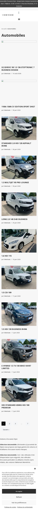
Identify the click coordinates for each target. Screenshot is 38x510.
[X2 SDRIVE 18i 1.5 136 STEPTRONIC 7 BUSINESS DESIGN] (19, 52)
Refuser (19, 497)
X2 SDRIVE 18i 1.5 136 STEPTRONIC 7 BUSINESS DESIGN (18, 68)
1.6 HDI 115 (7, 256)
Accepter (19, 491)
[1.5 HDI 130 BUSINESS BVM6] (19, 314)
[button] (35, 469)
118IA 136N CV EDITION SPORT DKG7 (18, 106)
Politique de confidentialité (25, 507)
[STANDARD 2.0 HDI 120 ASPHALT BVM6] (19, 128)
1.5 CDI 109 (6, 292)
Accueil (4, 29)
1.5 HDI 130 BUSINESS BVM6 (14, 329)
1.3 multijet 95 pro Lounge (15, 182)
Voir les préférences (19, 503)
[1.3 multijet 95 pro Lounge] (19, 167)
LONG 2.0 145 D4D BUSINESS (14, 219)
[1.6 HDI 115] (19, 241)
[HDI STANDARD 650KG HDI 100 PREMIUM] (19, 390)
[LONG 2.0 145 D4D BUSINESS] (19, 204)
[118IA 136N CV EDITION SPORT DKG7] (19, 91)
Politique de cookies (10, 507)
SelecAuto (7, 73)
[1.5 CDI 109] (19, 277)
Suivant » (6, 430)
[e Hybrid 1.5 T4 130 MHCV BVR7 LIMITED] (19, 350)
